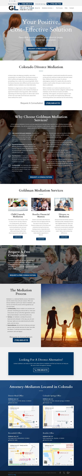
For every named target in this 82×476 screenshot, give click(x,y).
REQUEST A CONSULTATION (41, 177)
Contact (72, 8)
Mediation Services (47, 8)
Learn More (17, 237)
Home (31, 8)
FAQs (66, 8)
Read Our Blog (12, 474)
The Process (59, 8)
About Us (37, 8)
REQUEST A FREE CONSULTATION (41, 49)
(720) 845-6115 (53, 103)
